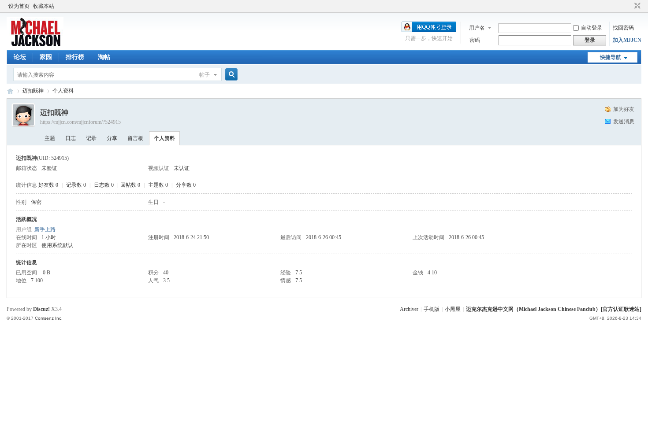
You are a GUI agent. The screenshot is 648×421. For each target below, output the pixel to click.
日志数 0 (104, 185)
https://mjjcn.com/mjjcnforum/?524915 (80, 122)
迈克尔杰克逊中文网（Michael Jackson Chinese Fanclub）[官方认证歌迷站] (553, 309)
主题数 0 (158, 185)
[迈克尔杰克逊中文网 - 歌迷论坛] (35, 44)
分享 (112, 138)
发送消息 (623, 121)
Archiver (409, 309)
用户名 (477, 28)
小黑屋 (453, 309)
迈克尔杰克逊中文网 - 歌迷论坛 (10, 91)
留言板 (135, 138)
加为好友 (623, 109)
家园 (46, 57)
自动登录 (591, 28)
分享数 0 (186, 185)
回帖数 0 (130, 185)
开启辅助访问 (629, 6)
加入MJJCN (627, 40)
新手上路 (45, 229)
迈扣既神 (33, 91)
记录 (91, 138)
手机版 (431, 309)
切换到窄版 (636, 6)
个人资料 (164, 138)
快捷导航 (610, 57)
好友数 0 (48, 185)
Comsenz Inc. (49, 318)
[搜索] (230, 75)
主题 (50, 138)
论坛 (20, 57)
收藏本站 (43, 6)
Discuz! (41, 309)
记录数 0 (76, 185)
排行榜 (75, 57)
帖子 (204, 75)
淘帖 (104, 57)
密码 (474, 40)
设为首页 (19, 6)
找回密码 (623, 28)
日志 (70, 138)
